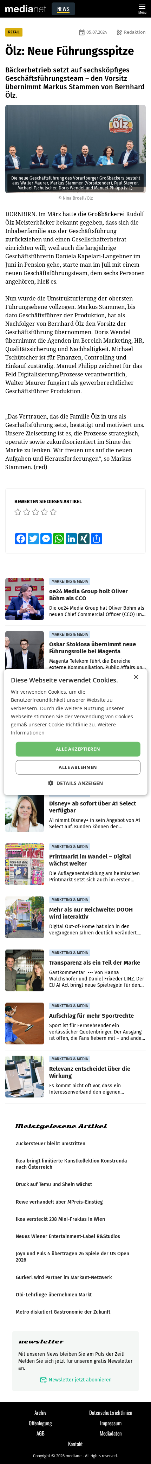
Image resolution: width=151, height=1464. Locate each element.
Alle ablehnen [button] (78, 767)
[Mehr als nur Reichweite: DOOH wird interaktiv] (24, 917)
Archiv (40, 1412)
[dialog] (75, 732)
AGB (41, 1433)
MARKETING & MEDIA (70, 581)
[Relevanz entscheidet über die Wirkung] (24, 1077)
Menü (142, 8)
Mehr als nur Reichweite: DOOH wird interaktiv (91, 913)
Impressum (111, 1423)
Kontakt (75, 1443)
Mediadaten (111, 1433)
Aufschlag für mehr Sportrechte (91, 1015)
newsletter (41, 1341)
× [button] (135, 677)
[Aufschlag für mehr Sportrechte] (24, 1024)
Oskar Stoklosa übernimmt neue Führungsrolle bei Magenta (92, 648)
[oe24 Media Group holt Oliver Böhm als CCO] (24, 599)
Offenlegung (40, 1423)
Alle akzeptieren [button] (78, 749)
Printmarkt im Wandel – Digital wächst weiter (90, 860)
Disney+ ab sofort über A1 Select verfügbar (92, 807)
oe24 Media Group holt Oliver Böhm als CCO (88, 595)
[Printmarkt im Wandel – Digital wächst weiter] (24, 864)
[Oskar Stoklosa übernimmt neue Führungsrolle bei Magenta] (24, 652)
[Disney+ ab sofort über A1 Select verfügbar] (24, 811)
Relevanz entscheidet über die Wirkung (89, 1072)
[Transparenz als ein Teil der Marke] (24, 971)
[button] (75, 782)
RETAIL (14, 32)
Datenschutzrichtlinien (110, 1412)
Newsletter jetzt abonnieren (76, 1380)
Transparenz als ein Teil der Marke (94, 962)
